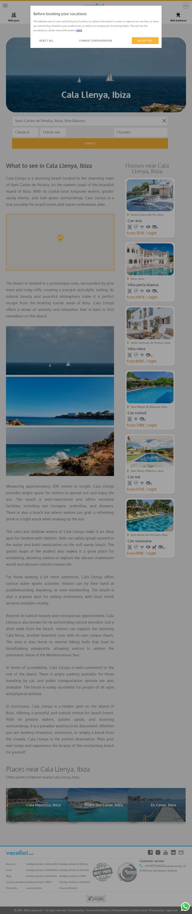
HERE (79, 30)
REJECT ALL (46, 40)
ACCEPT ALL (145, 40)
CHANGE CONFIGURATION (95, 40)
